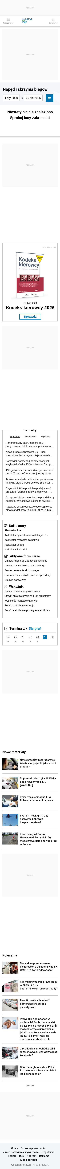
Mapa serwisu (28, 1159)
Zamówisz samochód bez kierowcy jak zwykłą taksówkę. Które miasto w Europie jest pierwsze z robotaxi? (29, 463)
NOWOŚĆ (30, 303)
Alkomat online (12, 530)
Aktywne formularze (25, 556)
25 (15, 637)
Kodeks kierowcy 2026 (30, 307)
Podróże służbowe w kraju (19, 605)
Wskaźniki (16, 586)
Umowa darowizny (15, 580)
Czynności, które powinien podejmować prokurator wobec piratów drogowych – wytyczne (28, 490)
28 (37, 637)
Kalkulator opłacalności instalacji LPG (26, 535)
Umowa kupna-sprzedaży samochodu (25, 560)
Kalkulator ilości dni (15, 549)
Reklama (44, 1155)
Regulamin (48, 1152)
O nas (14, 1148)
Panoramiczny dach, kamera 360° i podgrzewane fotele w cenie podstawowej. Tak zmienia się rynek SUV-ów (30, 444)
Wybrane (45, 436)
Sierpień (35, 628)
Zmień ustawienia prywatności (21, 1152)
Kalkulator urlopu (14, 544)
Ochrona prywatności (33, 1148)
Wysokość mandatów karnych (21, 600)
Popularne (15, 436)
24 (8, 637)
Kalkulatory (17, 525)
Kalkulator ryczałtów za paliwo (21, 540)
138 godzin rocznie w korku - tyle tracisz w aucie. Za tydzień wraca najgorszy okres (29, 472)
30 (52, 637)
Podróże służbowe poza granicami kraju (27, 610)
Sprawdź (30, 316)
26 (22, 637)
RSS (21, 1155)
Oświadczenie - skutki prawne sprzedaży (27, 575)
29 (44, 637)
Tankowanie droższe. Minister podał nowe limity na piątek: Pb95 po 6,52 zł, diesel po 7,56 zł (29, 481)
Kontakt (31, 1155)
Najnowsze (30, 436)
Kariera (12, 1155)
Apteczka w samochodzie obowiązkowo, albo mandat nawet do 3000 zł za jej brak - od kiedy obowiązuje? (30, 508)
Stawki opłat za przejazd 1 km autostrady (27, 596)
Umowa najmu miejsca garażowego (24, 565)
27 (30, 637)
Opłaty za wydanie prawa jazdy (22, 591)
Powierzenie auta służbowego (21, 570)
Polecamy (9, 955)
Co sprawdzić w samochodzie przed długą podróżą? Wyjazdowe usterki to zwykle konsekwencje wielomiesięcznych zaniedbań (30, 499)
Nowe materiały (14, 752)
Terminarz (17, 628)
